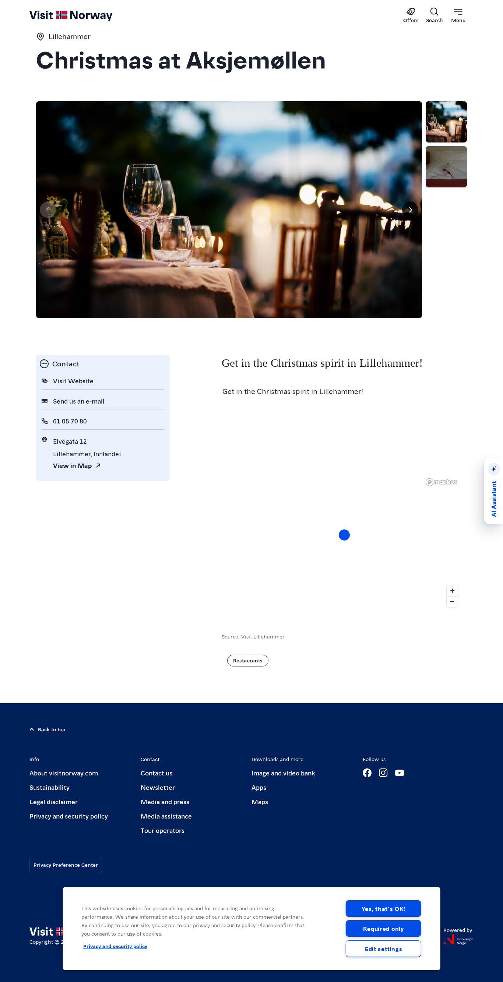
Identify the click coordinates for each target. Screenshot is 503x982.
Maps (260, 801)
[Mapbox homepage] (441, 482)
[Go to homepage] (83, 15)
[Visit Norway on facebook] (367, 772)
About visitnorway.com (63, 772)
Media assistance (166, 816)
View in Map (72, 465)
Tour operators (162, 830)
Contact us (156, 772)
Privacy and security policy (68, 816)
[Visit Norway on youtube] (399, 772)
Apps (259, 787)
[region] (251, 928)
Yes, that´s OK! (384, 908)
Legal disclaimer (53, 801)
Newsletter (158, 787)
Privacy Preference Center (66, 864)
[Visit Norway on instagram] (383, 772)
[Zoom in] (452, 590)
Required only (383, 928)
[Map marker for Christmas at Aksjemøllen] (344, 535)
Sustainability (49, 787)
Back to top (51, 729)
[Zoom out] (452, 601)
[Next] (410, 210)
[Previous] (48, 210)
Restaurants (248, 660)
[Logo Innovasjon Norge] (458, 939)
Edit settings (383, 949)
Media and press (165, 801)
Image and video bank (283, 772)
